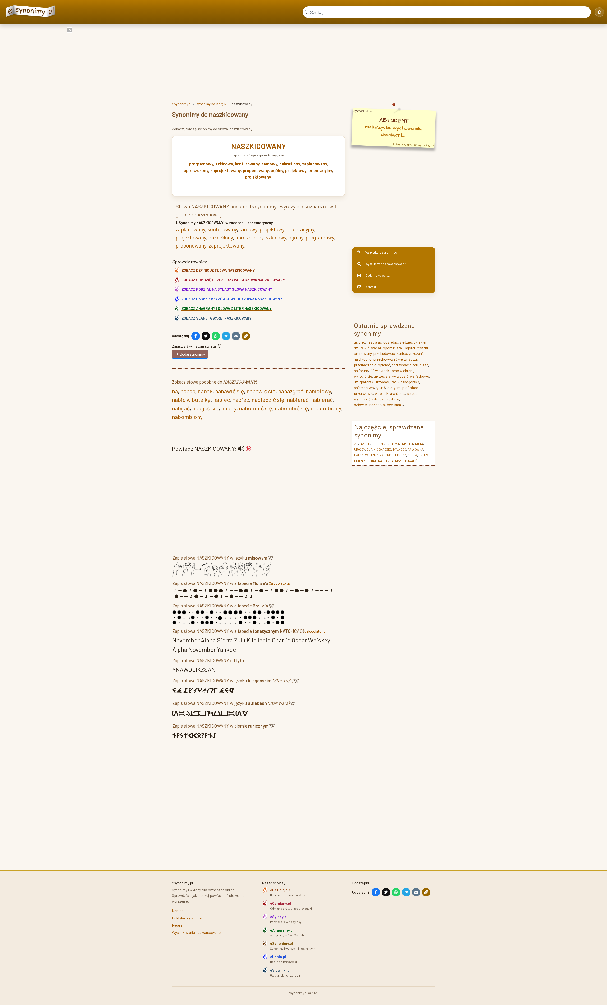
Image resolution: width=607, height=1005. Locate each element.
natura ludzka (382, 461)
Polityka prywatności (189, 918)
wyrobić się (363, 376)
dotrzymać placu (405, 365)
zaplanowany (314, 163)
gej (410, 444)
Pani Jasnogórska (405, 382)
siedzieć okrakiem (414, 342)
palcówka (415, 449)
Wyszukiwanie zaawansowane (385, 264)
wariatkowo (419, 376)
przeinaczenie (365, 365)
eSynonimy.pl (181, 104)
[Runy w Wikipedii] (272, 726)
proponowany (256, 170)
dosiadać (390, 342)
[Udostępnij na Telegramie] (226, 336)
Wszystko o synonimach (382, 252)
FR (387, 444)
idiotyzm (393, 387)
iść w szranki (380, 370)
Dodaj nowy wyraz (377, 275)
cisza (424, 365)
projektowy (295, 170)
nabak (205, 391)
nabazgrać (290, 391)
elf (369, 449)
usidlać (359, 342)
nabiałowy (318, 391)
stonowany (363, 353)
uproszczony (196, 170)
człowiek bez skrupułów (373, 404)
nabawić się (229, 391)
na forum (361, 370)
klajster (409, 347)
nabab (187, 391)
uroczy (359, 449)
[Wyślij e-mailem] (236, 336)
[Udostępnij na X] (206, 336)
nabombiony (326, 408)
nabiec (221, 399)
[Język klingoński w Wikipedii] (296, 681)
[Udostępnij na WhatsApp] (216, 336)
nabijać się (205, 408)
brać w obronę (403, 370)
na (175, 391)
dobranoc (361, 461)
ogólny (277, 170)
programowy (201, 163)
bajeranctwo (364, 387)
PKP (403, 444)
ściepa (412, 393)
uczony (400, 455)
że (356, 444)
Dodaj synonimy (192, 354)
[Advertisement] (303, 62)
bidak (398, 404)
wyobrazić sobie (367, 399)
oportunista (392, 347)
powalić (411, 461)
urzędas (382, 382)
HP (373, 444)
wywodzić (400, 376)
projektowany (258, 176)
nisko (399, 461)
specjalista (390, 399)
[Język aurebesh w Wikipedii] (292, 704)
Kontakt (370, 287)
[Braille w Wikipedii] (271, 606)
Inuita (418, 444)
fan (362, 444)
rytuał (380, 387)
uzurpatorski (364, 382)
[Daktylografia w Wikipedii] (270, 558)
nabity (228, 408)
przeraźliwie (363, 393)
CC (368, 444)
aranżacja (397, 393)
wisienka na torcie (379, 455)
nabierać (297, 399)
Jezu (380, 444)
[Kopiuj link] (246, 336)
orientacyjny (320, 170)
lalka (358, 455)
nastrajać (374, 342)
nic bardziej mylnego (390, 449)
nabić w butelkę (191, 399)
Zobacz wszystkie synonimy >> (413, 145)
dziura (424, 455)
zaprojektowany (225, 170)
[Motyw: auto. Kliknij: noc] (599, 12)
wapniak (381, 393)
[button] (244, 448)
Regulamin (180, 925)
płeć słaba (410, 387)
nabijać (181, 408)
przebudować (384, 353)
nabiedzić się (268, 399)
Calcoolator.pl (280, 583)
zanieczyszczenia (410, 353)
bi (392, 444)
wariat (376, 347)
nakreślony (289, 163)
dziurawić (361, 347)
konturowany (247, 163)
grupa (412, 455)
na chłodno (363, 359)
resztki (422, 347)
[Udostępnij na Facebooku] (195, 336)
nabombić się (255, 408)
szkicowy (224, 163)
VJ (397, 444)
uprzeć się (382, 376)
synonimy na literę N (211, 104)
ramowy (269, 163)
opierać (384, 365)
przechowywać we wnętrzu (395, 359)
